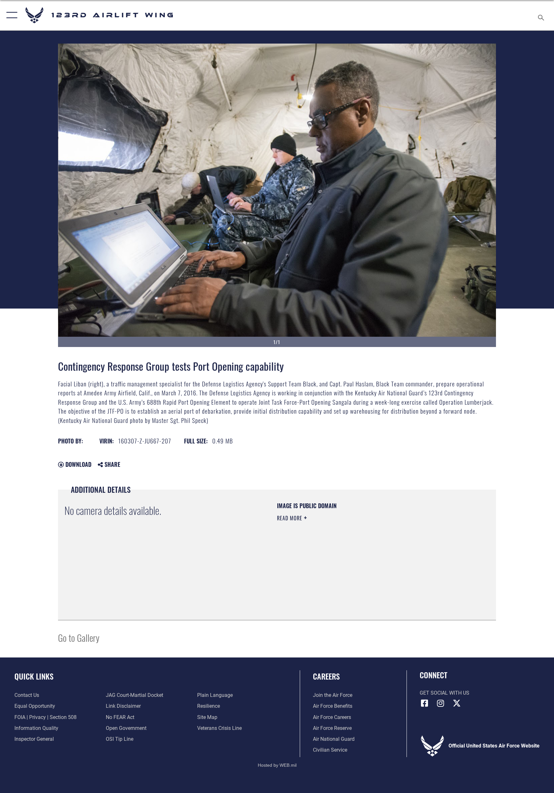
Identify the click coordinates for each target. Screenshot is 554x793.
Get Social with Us (444, 693)
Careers (326, 676)
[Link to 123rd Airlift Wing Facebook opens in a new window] (424, 703)
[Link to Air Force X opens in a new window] (456, 703)
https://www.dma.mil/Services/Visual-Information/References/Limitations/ (352, 558)
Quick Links (34, 676)
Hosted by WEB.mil (277, 765)
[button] (10, 15)
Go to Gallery (78, 637)
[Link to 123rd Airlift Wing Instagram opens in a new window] (440, 703)
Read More (290, 518)
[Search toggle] (542, 15)
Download (77, 464)
